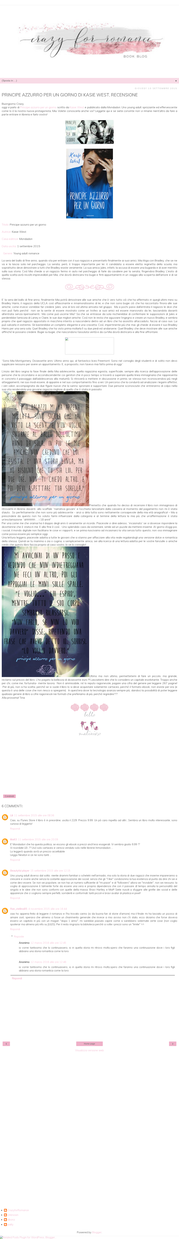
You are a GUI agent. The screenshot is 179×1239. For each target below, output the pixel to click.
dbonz (11, 1219)
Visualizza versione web (89, 1050)
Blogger (97, 1232)
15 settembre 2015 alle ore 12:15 (50, 870)
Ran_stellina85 (18, 908)
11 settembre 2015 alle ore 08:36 (34, 815)
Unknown (13, 1215)
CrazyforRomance (18, 1210)
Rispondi (15, 828)
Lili (11, 815)
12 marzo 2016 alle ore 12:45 (48, 942)
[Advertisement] (89, 1106)
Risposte (19, 936)
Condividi (9, 796)
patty (10, 1224)
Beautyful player (19, 870)
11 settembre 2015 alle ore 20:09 (38, 839)
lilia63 (13, 839)
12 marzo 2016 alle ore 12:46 (48, 962)
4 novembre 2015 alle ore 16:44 (47, 908)
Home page (89, 1044)
